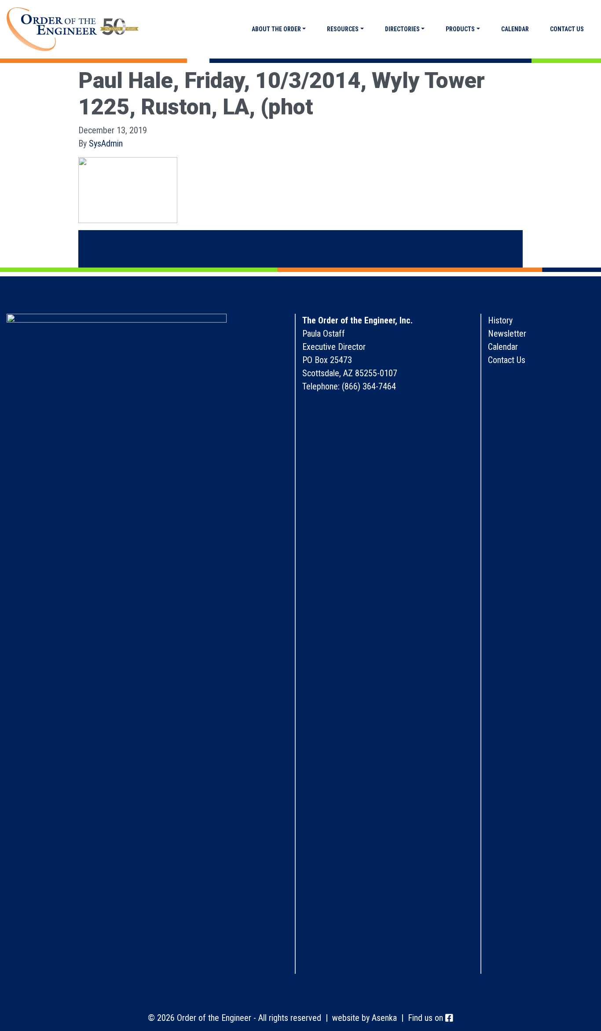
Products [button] (460, 29)
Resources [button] (343, 29)
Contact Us (567, 29)
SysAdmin (106, 143)
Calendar (515, 29)
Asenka (384, 1018)
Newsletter (507, 333)
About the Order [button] (276, 29)
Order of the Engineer (73, 29)
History (500, 320)
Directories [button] (402, 29)
